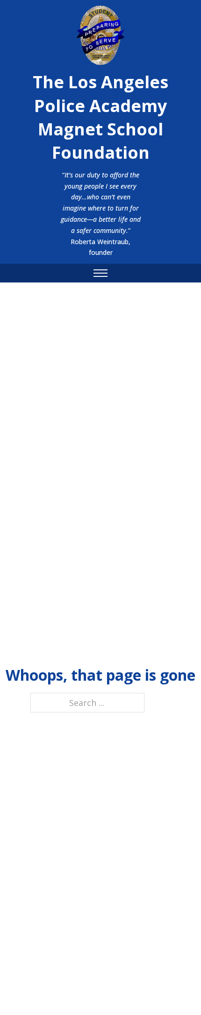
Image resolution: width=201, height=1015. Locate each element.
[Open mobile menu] (100, 273)
